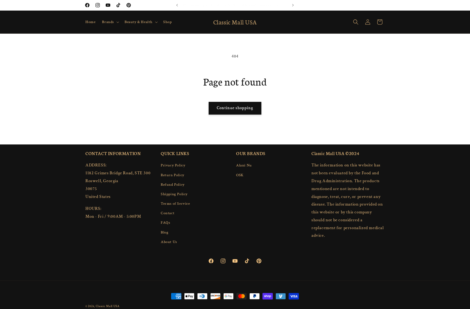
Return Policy (172, 174)
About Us (169, 241)
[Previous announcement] (177, 5)
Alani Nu (244, 165)
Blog (164, 232)
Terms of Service (175, 203)
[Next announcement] (293, 5)
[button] (110, 22)
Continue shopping (235, 108)
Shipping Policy (174, 194)
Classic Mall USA (108, 306)
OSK (240, 174)
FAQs (165, 222)
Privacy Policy (173, 165)
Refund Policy (173, 184)
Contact (167, 213)
